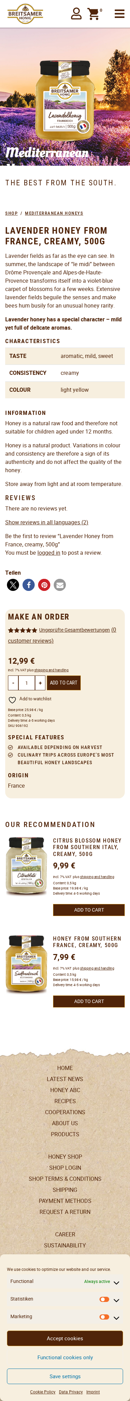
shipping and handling (51, 670)
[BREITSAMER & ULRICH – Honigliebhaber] (25, 14)
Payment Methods (65, 1201)
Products (65, 1134)
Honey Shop (65, 1157)
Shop (11, 213)
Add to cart (64, 683)
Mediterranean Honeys (54, 213)
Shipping (65, 1190)
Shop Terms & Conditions (65, 1179)
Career (65, 1234)
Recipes (65, 1101)
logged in (48, 553)
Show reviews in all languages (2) (46, 522)
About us (65, 1123)
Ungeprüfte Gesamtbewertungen (74, 629)
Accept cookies (65, 1338)
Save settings (65, 1376)
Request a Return (65, 1212)
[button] (76, 13)
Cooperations (65, 1112)
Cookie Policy (42, 1392)
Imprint (93, 1392)
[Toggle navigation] (119, 14)
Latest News (65, 1079)
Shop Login (65, 1168)
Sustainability (65, 1245)
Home (65, 1068)
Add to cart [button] (89, 909)
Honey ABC (65, 1090)
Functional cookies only (65, 1357)
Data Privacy (71, 1392)
